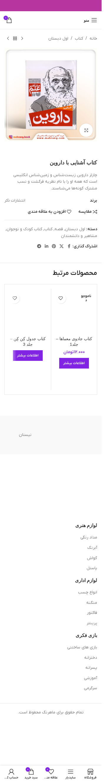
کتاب (79, 38)
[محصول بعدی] (7, 38)
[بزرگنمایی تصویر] (86, 130)
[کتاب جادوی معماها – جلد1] (74, 311)
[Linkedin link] (46, 246)
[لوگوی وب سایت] (50, 20)
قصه (58, 229)
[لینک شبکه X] (61, 246)
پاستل (92, 568)
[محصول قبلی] (22, 38)
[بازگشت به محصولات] (15, 38)
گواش (92, 558)
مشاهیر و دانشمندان (79, 236)
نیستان (25, 435)
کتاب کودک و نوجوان (24, 229)
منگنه (91, 603)
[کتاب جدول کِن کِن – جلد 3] (27, 311)
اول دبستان (58, 38)
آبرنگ (92, 548)
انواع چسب (87, 592)
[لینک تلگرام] (39, 246)
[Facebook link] (68, 246)
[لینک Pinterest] (54, 246)
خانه (93, 38)
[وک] (76, 435)
